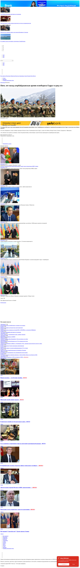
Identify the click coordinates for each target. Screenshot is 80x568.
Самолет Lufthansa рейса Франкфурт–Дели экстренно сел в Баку (14, 339)
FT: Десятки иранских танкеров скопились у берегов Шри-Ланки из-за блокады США (18, 354)
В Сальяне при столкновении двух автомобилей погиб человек (14, 352)
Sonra (73, 564)
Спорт (25, 76)
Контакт (4, 79)
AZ (3, 54)
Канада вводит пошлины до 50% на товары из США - (14, 357)
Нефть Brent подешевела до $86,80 (7, 336)
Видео (34, 76)
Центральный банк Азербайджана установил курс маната (12, 325)
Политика (8, 76)
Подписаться (3, 302)
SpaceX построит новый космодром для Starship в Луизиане (13, 350)
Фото (31, 76)
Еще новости (3, 358)
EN (3, 56)
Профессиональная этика (8, 80)
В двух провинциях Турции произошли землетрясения (12, 345)
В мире (28, 76)
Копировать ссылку (7, 143)
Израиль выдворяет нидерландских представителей (11, 327)
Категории (2, 82)
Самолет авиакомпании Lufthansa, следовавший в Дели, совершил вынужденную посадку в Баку (21, 343)
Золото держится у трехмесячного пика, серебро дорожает (12, 334)
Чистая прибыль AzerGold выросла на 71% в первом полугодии (14, 341)
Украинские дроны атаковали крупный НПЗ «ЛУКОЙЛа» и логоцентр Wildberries (18, 330)
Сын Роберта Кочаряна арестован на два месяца (10, 332)
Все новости (3, 76)
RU (3, 57)
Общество (13, 76)
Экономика (21, 76)
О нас (4, 78)
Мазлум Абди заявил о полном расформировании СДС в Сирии (14, 348)
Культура (17, 76)
